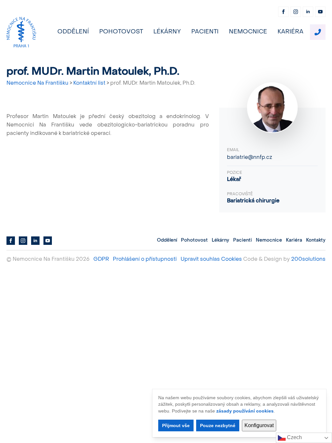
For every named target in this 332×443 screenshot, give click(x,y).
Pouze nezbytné (217, 425)
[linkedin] (308, 11)
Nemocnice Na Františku (37, 83)
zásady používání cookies (245, 410)
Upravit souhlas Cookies (211, 259)
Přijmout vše (176, 425)
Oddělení (73, 32)
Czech (294, 437)
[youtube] (320, 11)
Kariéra (290, 32)
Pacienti (205, 32)
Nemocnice (248, 32)
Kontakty (316, 240)
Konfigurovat (259, 425)
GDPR (101, 259)
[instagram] (295, 11)
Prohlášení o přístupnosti (145, 259)
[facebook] (283, 11)
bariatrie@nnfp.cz (249, 157)
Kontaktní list (89, 83)
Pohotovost (121, 32)
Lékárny (167, 32)
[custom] (318, 32)
